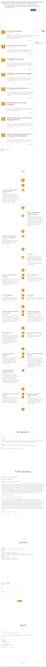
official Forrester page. (7, 284)
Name (2, 584)
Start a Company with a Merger (17, 45)
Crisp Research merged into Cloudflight (19, 73)
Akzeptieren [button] (33, 10)
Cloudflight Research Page (15, 59)
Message (2, 591)
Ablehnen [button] (38, 10)
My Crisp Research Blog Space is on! (18, 88)
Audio (14, 137)
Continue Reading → (30, 40)
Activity (11, 32)
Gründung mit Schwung (14, 31)
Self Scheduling (9, 645)
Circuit (14, 488)
